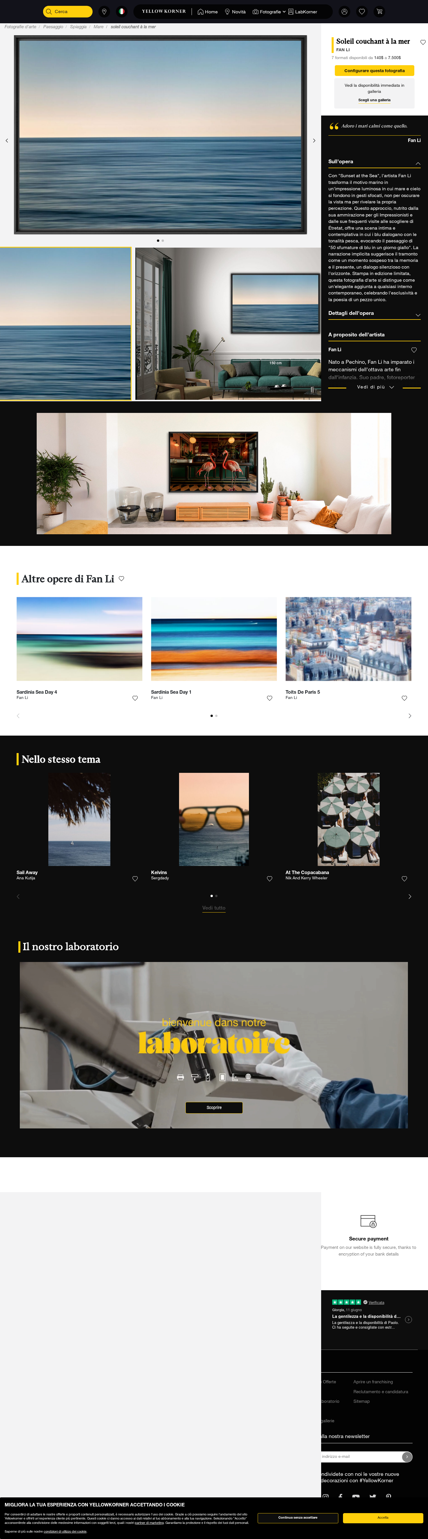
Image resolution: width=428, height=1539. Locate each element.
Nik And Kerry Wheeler (307, 878)
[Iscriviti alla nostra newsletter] (407, 1456)
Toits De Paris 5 (303, 692)
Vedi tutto (214, 908)
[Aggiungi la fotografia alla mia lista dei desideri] (423, 42)
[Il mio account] (344, 11)
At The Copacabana (307, 873)
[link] (167, 11)
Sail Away (27, 873)
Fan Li (22, 698)
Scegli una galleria (374, 100)
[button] (7, 141)
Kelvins (159, 873)
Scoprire (214, 1107)
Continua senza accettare (297, 1518)
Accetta (383, 1518)
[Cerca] (49, 11)
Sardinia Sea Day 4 (37, 692)
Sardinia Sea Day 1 (171, 692)
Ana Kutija (26, 878)
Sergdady (160, 878)
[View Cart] (379, 11)
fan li (343, 50)
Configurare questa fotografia (374, 71)
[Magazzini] (104, 11)
